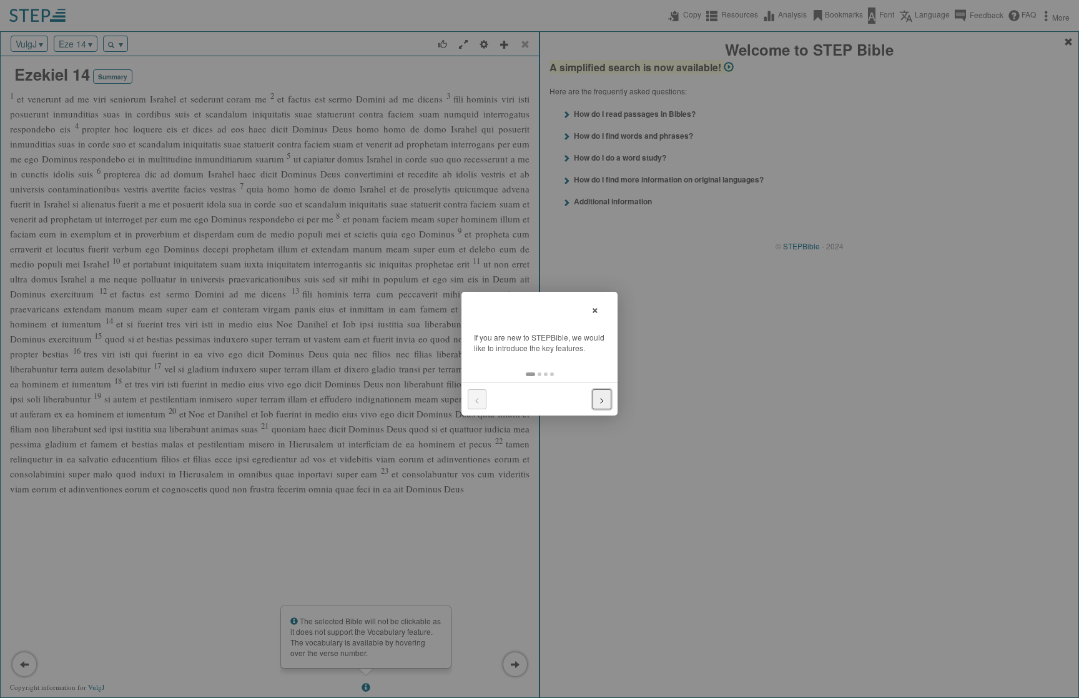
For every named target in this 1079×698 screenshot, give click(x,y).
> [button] (601, 399)
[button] (530, 374)
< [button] (477, 399)
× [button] (595, 308)
